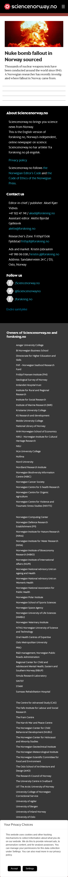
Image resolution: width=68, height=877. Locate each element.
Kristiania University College (31, 410)
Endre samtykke (16, 309)
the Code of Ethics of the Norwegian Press (30, 178)
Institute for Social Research (31, 399)
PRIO (18, 647)
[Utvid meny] (63, 6)
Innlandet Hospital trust (28, 384)
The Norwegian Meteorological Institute (37, 751)
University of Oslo (25, 816)
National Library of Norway (30, 425)
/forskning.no (23, 299)
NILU (18, 445)
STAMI (19, 686)
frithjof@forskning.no (35, 241)
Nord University (24, 461)
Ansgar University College (29, 345)
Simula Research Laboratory (31, 675)
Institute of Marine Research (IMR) (34, 404)
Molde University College (29, 420)
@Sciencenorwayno (28, 291)
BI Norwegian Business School (32, 350)
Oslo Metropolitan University (31, 642)
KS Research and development (32, 415)
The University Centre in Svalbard (34, 781)
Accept (14, 868)
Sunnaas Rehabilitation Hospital (33, 691)
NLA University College (28, 451)
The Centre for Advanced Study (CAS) (36, 702)
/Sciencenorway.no (27, 283)
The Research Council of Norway (33, 775)
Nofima (20, 456)
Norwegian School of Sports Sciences (36, 602)
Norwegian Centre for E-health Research (37, 487)
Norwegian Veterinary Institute (32, 622)
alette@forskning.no (22, 228)
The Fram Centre (25, 717)
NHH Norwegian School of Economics (36, 431)
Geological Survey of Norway (31, 379)
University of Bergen (27, 806)
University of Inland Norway (31, 811)
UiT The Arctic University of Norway (35, 786)
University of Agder (26, 801)
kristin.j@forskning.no (44, 254)
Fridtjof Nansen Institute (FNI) (31, 374)
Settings (30, 868)
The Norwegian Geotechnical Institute (36, 746)
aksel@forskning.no (42, 213)
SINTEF (20, 680)
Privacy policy (18, 160)
